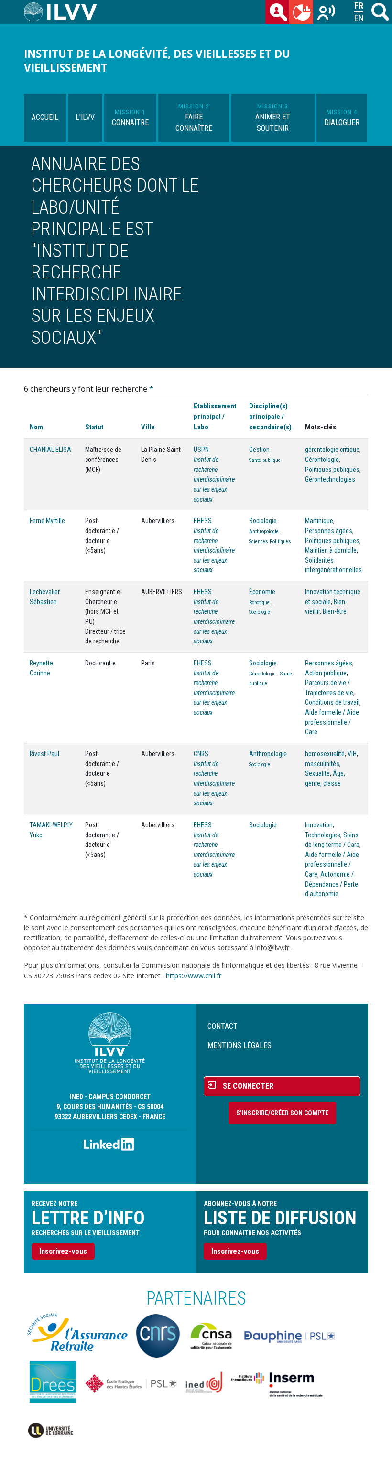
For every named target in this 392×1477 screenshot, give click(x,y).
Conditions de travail (332, 702)
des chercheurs (277, 12)
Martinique (319, 520)
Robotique (259, 602)
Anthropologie (264, 531)
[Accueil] (64, 11)
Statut (94, 427)
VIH (352, 754)
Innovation (319, 825)
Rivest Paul (44, 754)
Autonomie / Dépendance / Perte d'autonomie (331, 884)
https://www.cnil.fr (193, 975)
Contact (222, 1026)
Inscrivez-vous (63, 1251)
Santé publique (265, 460)
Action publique (326, 673)
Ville (148, 427)
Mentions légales (239, 1045)
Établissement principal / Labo (215, 416)
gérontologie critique (332, 449)
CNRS (201, 754)
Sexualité (317, 773)
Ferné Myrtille (47, 520)
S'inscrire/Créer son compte (282, 1113)
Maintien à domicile (331, 550)
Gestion (259, 449)
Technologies (322, 835)
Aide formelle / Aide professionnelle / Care (332, 722)
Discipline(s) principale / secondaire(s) (270, 416)
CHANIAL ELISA (50, 449)
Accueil (45, 117)
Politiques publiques (332, 469)
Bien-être (335, 611)
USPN (201, 449)
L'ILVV (85, 117)
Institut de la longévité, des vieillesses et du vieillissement (157, 60)
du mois (301, 12)
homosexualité (325, 754)
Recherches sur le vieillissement (325, 12)
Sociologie (263, 520)
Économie (262, 592)
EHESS (203, 520)
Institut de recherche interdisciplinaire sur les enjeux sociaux (214, 479)
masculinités (322, 764)
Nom (36, 427)
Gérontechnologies (330, 479)
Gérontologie (322, 459)
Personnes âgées (328, 531)
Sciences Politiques (270, 541)
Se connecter (248, 1086)
